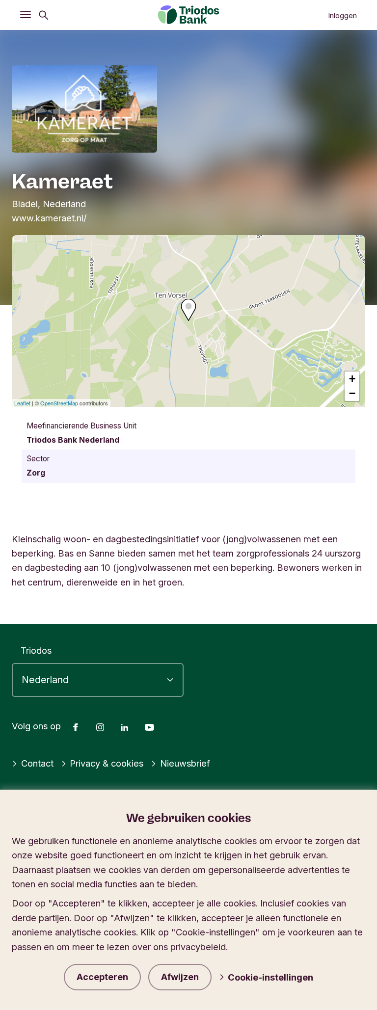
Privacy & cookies (106, 763)
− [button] (352, 393)
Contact (37, 763)
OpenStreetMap (59, 403)
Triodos (36, 650)
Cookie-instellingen (270, 977)
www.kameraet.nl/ (49, 218)
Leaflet (22, 403)
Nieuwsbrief (185, 763)
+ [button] (352, 378)
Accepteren (102, 977)
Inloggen (342, 15)
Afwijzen (180, 977)
